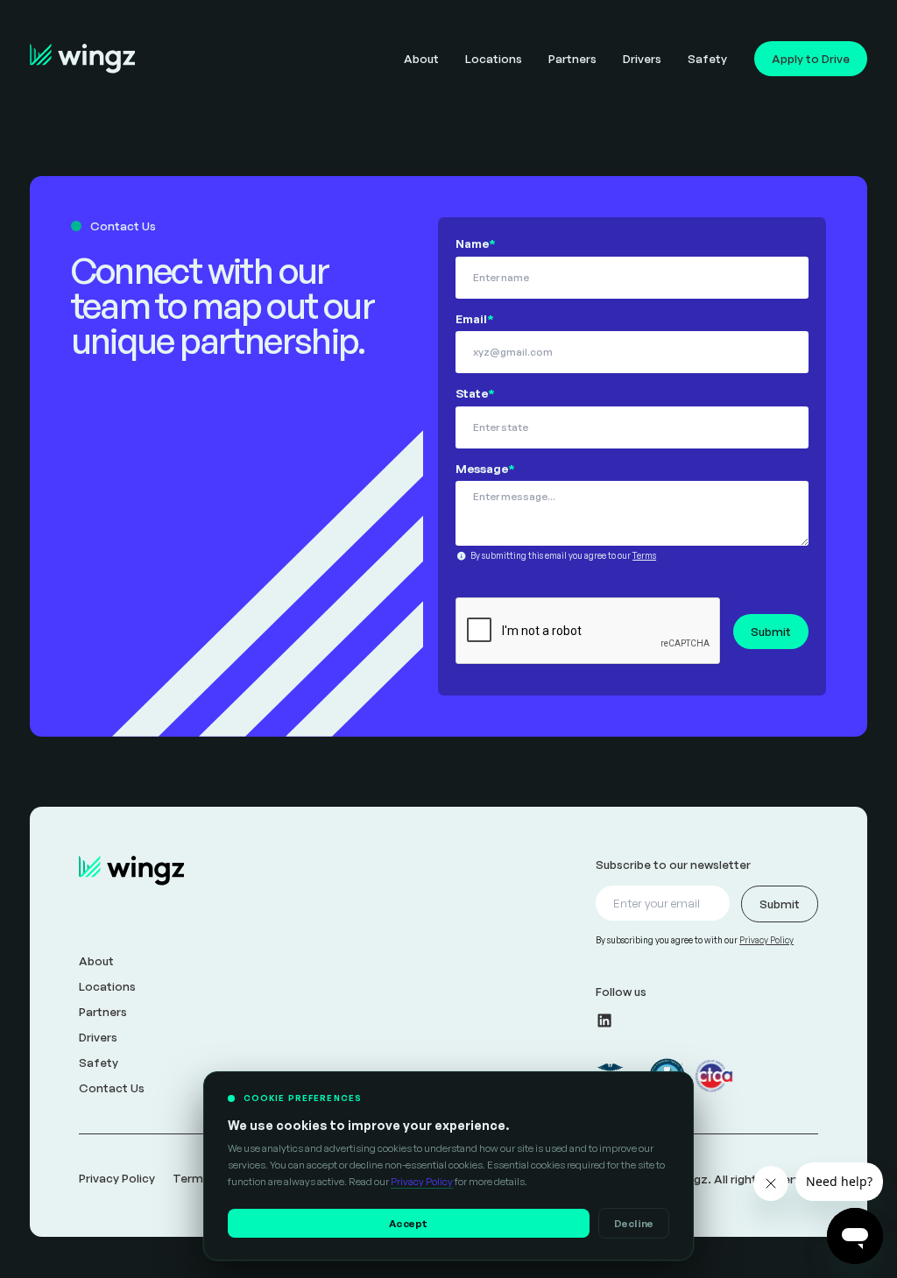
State (475, 392)
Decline (634, 1223)
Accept (408, 1223)
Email (475, 318)
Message (485, 468)
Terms (644, 555)
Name (476, 243)
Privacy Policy (422, 1181)
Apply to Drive (811, 58)
